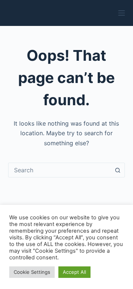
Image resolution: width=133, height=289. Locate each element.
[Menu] (121, 13)
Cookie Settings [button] (32, 272)
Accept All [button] (74, 272)
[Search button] (117, 170)
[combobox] (59, 170)
